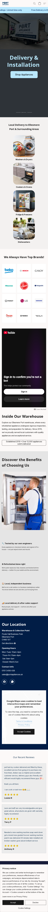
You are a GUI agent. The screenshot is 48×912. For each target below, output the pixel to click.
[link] (24, 907)
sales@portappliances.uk (12, 674)
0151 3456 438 (8, 670)
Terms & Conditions (24, 721)
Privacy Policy (24, 725)
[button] (5, 3)
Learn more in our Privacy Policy (14, 897)
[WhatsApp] (12, 681)
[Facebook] (4, 681)
